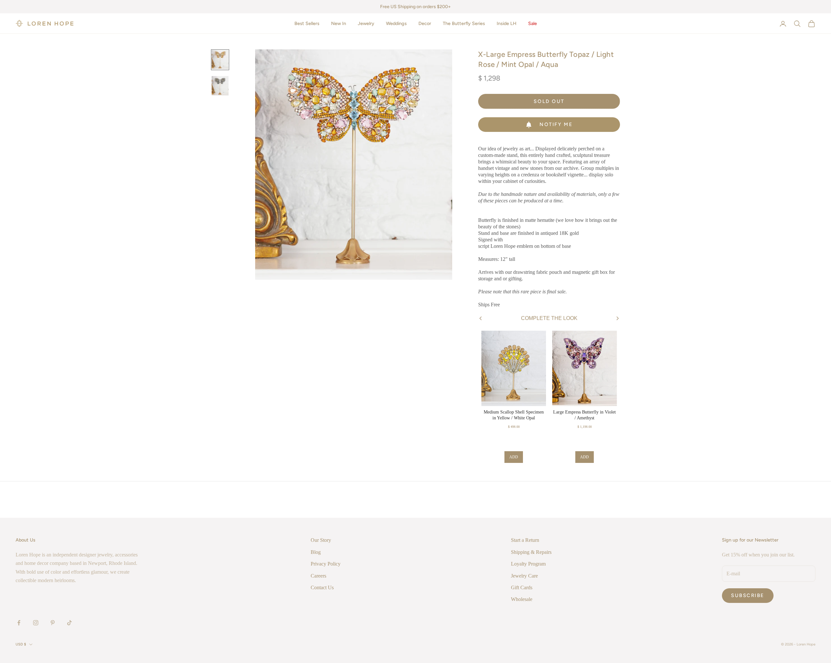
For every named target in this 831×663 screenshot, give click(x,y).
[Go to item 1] (220, 59)
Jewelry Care (524, 576)
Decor (424, 23)
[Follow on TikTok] (69, 622)
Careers (318, 576)
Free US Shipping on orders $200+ (415, 6)
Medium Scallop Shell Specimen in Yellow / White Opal (514, 415)
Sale (532, 23)
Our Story (321, 540)
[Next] (617, 318)
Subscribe (747, 595)
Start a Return (525, 540)
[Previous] (480, 318)
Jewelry (366, 23)
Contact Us (322, 587)
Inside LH (506, 23)
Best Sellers (306, 23)
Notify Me (556, 124)
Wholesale (521, 599)
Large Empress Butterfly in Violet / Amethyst (584, 415)
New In (338, 23)
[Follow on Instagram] (35, 622)
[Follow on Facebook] (19, 622)
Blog (316, 552)
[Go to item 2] (220, 85)
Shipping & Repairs (531, 552)
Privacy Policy (326, 564)
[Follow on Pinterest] (52, 622)
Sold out (549, 101)
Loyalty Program (528, 564)
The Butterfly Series (464, 23)
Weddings (396, 23)
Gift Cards (521, 587)
